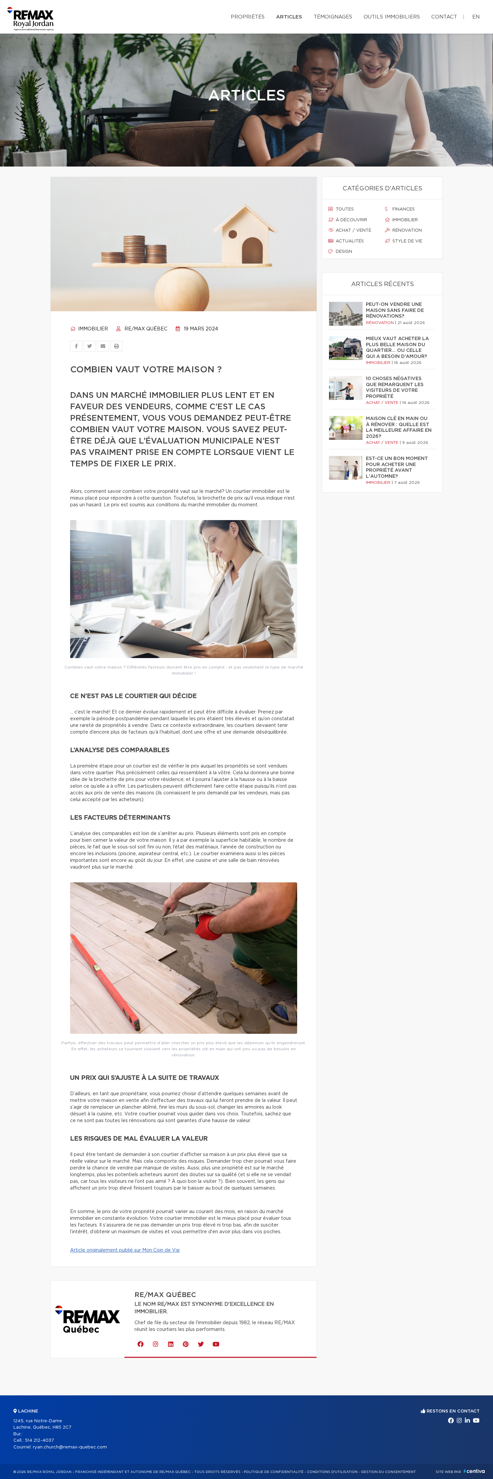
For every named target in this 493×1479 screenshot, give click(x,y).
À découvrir (350, 220)
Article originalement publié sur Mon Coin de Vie (125, 1250)
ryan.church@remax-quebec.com (70, 1447)
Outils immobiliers (392, 16)
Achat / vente (352, 230)
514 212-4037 (39, 1440)
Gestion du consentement (388, 1472)
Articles (289, 16)
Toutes (344, 209)
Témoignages (333, 16)
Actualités (349, 241)
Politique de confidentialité (274, 1472)
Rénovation (406, 230)
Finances (403, 209)
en (476, 16)
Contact (444, 16)
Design (343, 251)
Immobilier (92, 329)
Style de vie (406, 241)
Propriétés (248, 16)
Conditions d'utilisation (332, 1472)
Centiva (474, 1471)
